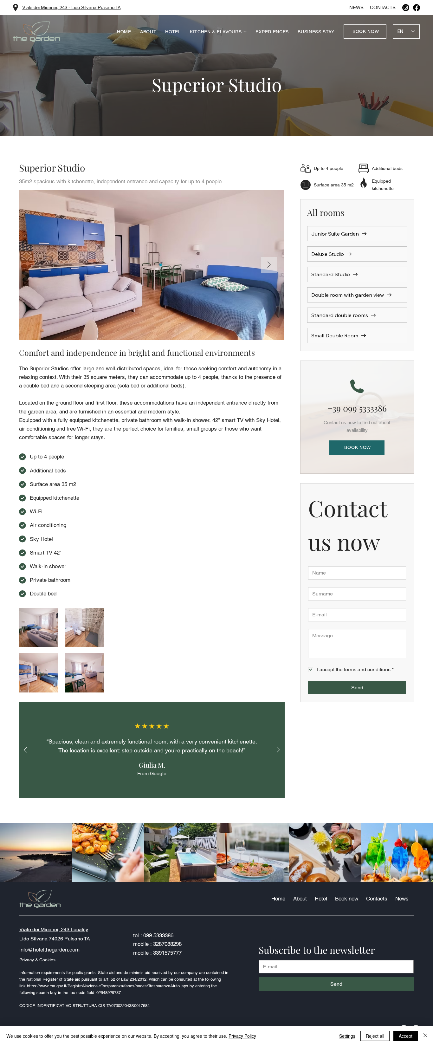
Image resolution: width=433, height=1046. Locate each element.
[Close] (425, 1036)
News (402, 898)
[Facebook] (416, 7)
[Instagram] (405, 7)
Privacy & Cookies (37, 959)
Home (278, 898)
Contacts (383, 7)
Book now (346, 898)
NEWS (356, 7)
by (192, 986)
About (300, 898)
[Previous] (25, 750)
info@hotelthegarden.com (49, 949)
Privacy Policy (242, 1036)
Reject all (375, 1036)
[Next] (278, 750)
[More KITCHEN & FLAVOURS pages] (245, 31)
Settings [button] (347, 1036)
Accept (405, 1036)
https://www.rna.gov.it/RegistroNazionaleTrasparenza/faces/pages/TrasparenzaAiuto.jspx (107, 986)
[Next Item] (269, 265)
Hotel (321, 898)
